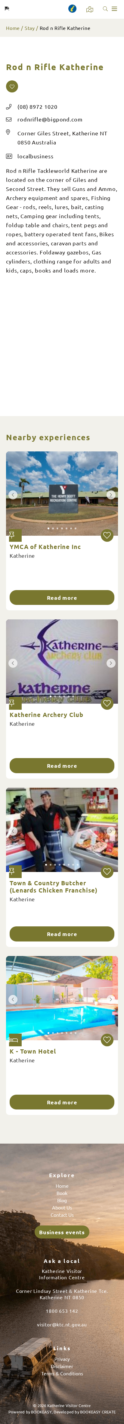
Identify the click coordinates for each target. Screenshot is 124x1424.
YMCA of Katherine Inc (45, 547)
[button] (12, 86)
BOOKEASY (41, 1411)
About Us (62, 1207)
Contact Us (62, 1215)
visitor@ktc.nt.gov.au (62, 1324)
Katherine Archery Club (46, 714)
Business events (62, 1232)
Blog (62, 1200)
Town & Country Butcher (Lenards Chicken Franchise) (54, 886)
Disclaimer (62, 1366)
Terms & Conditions (62, 1373)
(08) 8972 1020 (37, 106)
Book (62, 1193)
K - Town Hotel (33, 1051)
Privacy (62, 1359)
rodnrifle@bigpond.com (50, 119)
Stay (30, 28)
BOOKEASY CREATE (98, 1411)
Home (13, 28)
